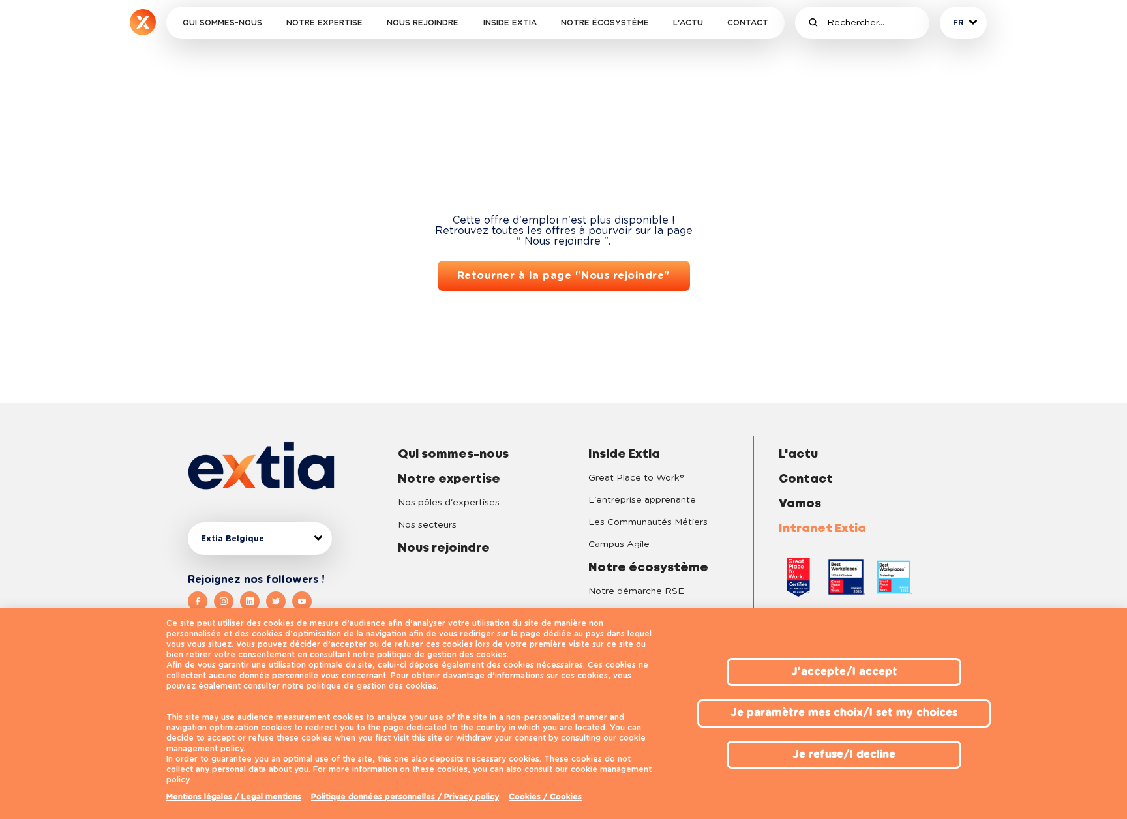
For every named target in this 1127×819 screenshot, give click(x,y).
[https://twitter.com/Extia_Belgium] (279, 601)
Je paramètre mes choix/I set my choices (843, 712)
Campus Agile (619, 544)
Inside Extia (510, 23)
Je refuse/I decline (843, 754)
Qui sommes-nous (222, 23)
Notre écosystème (605, 23)
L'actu (688, 23)
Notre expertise (324, 23)
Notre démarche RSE (636, 591)
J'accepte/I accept (844, 671)
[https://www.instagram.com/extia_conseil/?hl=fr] (227, 601)
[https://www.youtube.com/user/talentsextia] (302, 601)
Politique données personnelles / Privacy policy (405, 797)
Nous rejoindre (422, 23)
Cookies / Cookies (545, 797)
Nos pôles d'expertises (449, 502)
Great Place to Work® (636, 478)
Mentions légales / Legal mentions (233, 797)
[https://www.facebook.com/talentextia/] (201, 601)
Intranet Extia (822, 529)
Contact (747, 23)
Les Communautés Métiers (648, 522)
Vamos (800, 504)
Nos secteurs (427, 524)
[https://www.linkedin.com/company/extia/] (253, 601)
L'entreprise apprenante (642, 500)
